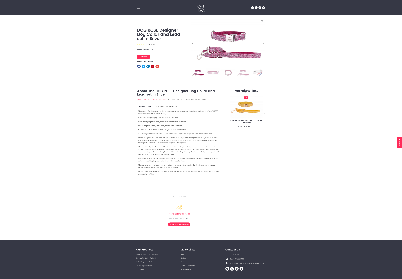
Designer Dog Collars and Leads (154, 99)
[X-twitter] (256, 7)
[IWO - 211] (228, 43)
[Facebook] (252, 7)
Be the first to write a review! (179, 224)
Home (139, 99)
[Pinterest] (263, 7)
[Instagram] (259, 7)
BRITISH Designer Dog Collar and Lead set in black (246, 121)
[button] (139, 66)
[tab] (145, 106)
